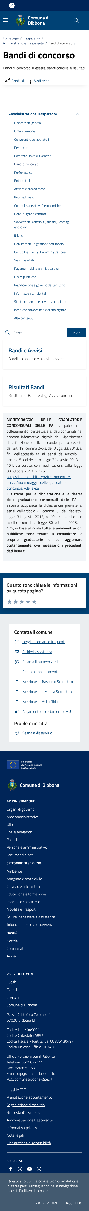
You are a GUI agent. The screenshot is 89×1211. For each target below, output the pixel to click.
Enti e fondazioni (20, 832)
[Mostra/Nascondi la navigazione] (5, 20)
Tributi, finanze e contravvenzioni (32, 924)
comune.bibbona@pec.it (33, 1079)
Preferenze (47, 1203)
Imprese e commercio (23, 901)
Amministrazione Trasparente (23, 43)
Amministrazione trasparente (30, 1120)
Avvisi (11, 956)
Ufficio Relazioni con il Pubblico (31, 1056)
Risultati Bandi (26, 387)
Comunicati (15, 948)
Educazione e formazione (26, 894)
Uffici (10, 824)
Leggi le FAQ (16, 1089)
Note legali (15, 1135)
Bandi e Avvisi (25, 350)
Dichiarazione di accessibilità (29, 1143)
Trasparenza (31, 38)
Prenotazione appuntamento (29, 1097)
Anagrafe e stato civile (24, 879)
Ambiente (14, 871)
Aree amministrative (23, 817)
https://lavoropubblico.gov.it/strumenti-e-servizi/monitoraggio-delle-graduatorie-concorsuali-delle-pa (39, 482)
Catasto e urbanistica (23, 886)
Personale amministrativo (27, 847)
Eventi (12, 989)
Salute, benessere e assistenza (31, 917)
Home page (11, 38)
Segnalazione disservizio (26, 1105)
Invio (76, 333)
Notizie (12, 941)
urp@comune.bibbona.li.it (37, 1073)
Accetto (73, 1203)
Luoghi (12, 982)
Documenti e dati (20, 855)
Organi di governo (20, 809)
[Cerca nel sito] (76, 20)
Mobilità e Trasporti (21, 909)
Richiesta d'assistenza (24, 1112)
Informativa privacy (22, 1127)
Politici (12, 839)
